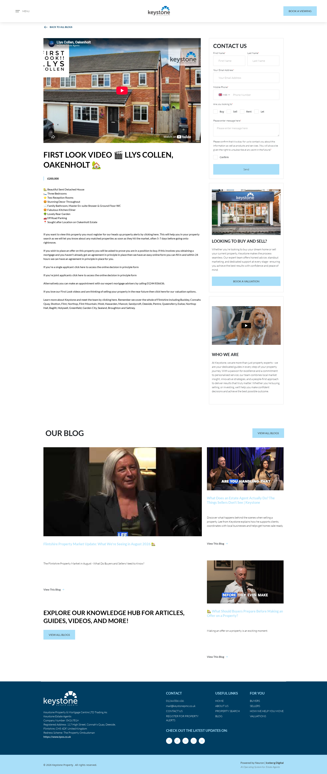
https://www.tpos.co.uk (57, 736)
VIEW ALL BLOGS (268, 433)
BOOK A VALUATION (246, 281)
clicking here (151, 234)
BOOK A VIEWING (300, 11)
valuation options (185, 291)
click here (79, 267)
